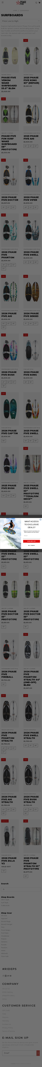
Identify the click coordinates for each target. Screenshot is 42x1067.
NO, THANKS (31, 545)
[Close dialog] (40, 519)
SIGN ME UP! (31, 541)
